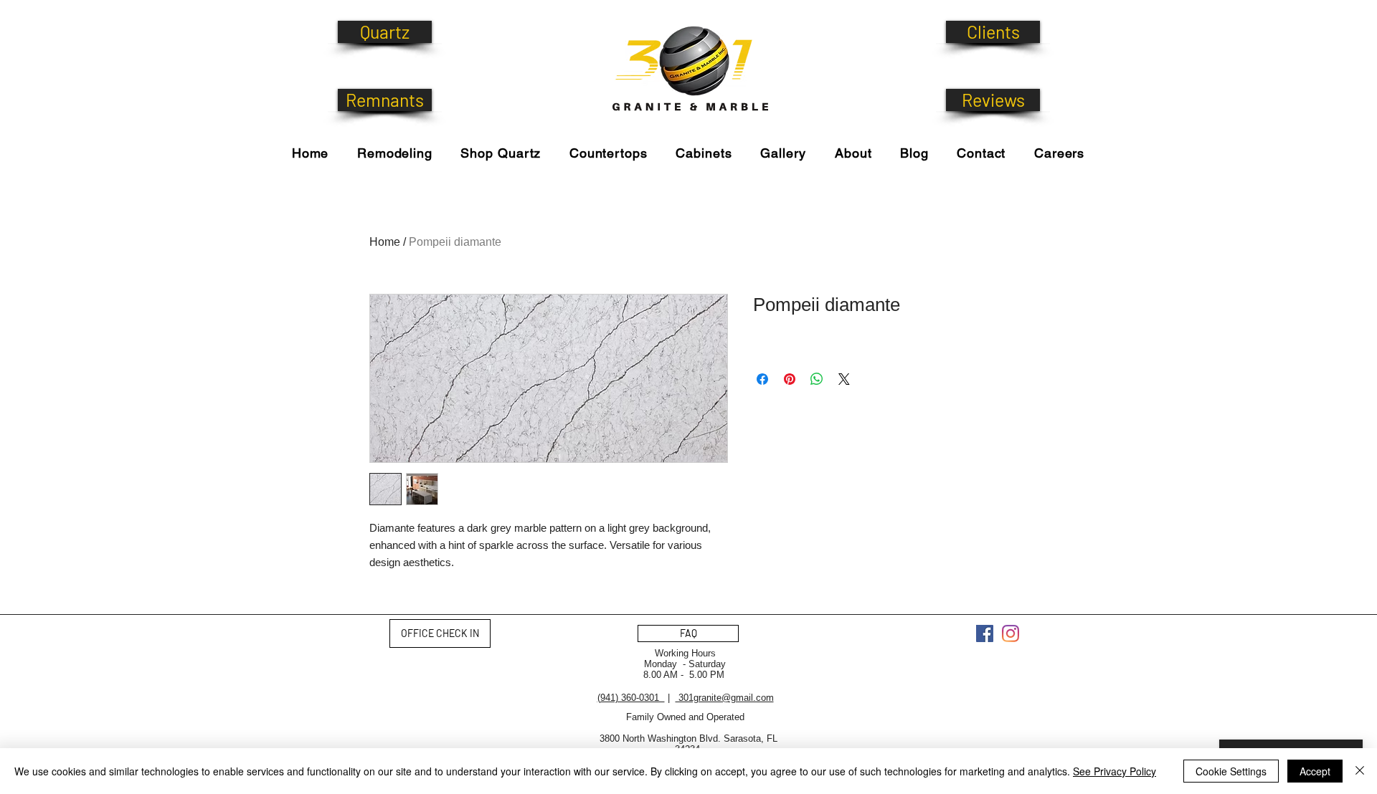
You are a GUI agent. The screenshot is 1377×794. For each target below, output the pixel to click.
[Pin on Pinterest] (789, 379)
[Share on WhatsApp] (816, 379)
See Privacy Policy (1114, 771)
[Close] (1359, 771)
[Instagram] (1010, 633)
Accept (1315, 771)
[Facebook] (984, 633)
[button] (501, 153)
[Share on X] (844, 379)
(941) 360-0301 (631, 697)
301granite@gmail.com (725, 697)
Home (384, 242)
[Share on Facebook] (762, 379)
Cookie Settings (1231, 771)
